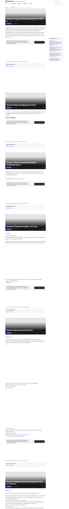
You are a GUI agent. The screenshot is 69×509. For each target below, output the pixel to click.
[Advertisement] (26, 52)
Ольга (16, 280)
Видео (30, 3)
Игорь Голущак (8, 36)
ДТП (6, 3)
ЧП (9, 3)
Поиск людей (12, 7)
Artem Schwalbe (10, 117)
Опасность (25, 3)
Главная (6, 7)
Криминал (19, 3)
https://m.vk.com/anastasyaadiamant (21, 434)
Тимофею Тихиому (19, 436)
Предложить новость (57, 1)
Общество (14, 3)
